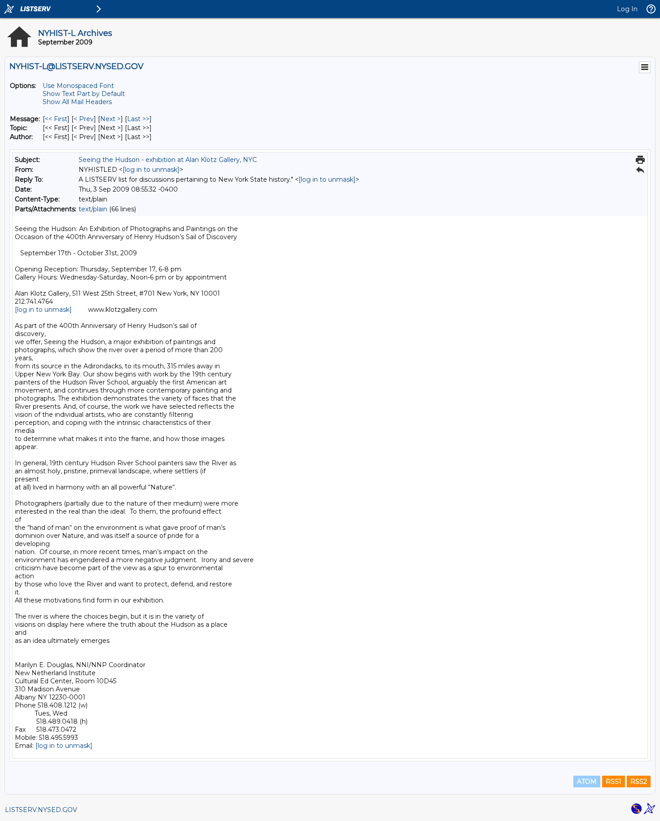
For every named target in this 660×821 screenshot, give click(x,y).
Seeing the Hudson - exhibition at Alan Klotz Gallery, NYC (168, 160)
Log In (627, 9)
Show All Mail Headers (77, 102)
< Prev (84, 119)
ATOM (587, 781)
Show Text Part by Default (84, 94)
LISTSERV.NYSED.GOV (41, 810)
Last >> (138, 119)
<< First (56, 119)
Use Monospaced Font (78, 86)
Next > (110, 119)
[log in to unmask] (151, 170)
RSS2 (638, 781)
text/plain (93, 209)
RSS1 (613, 781)
